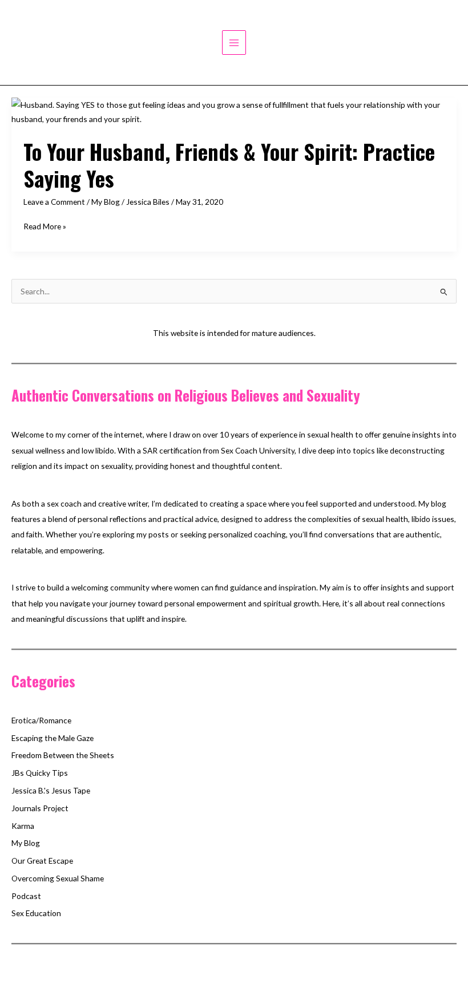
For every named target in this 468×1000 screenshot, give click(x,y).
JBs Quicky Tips (39, 773)
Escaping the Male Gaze (52, 738)
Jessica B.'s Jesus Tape (50, 790)
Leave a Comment (54, 202)
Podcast (26, 896)
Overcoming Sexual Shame (57, 878)
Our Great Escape (42, 860)
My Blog (105, 202)
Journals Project (39, 808)
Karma (22, 826)
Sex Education (36, 913)
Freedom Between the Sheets (62, 755)
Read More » (44, 227)
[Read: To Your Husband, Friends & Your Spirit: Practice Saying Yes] (234, 110)
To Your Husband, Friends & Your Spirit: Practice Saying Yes (229, 165)
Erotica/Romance (41, 720)
